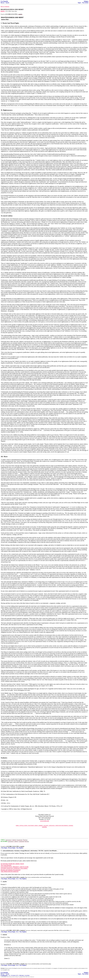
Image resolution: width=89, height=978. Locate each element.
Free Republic (4, 1)
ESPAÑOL (44, 827)
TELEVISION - (31, 825)
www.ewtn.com (44, 821)
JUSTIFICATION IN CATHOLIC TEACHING (14, 868)
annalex (22, 846)
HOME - (17, 825)
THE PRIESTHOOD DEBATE (10, 871)
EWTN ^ (3, 11)
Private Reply (11, 848)
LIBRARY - (40, 825)
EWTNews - (21, 825)
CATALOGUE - (52, 825)
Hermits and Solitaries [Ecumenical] (10, 870)
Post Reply (4, 848)
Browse (2, 2)
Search (7, 2)
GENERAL (70, 825)
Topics (79, 2)
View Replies (19, 848)
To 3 (17, 965)
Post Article (85, 2)
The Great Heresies (6, 865)
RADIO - (36, 825)
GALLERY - (46, 825)
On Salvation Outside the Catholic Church (12, 863)
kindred (22, 930)
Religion (86, 1)
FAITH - (26, 825)
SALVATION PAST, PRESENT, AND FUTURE (15, 867)
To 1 (17, 878)
